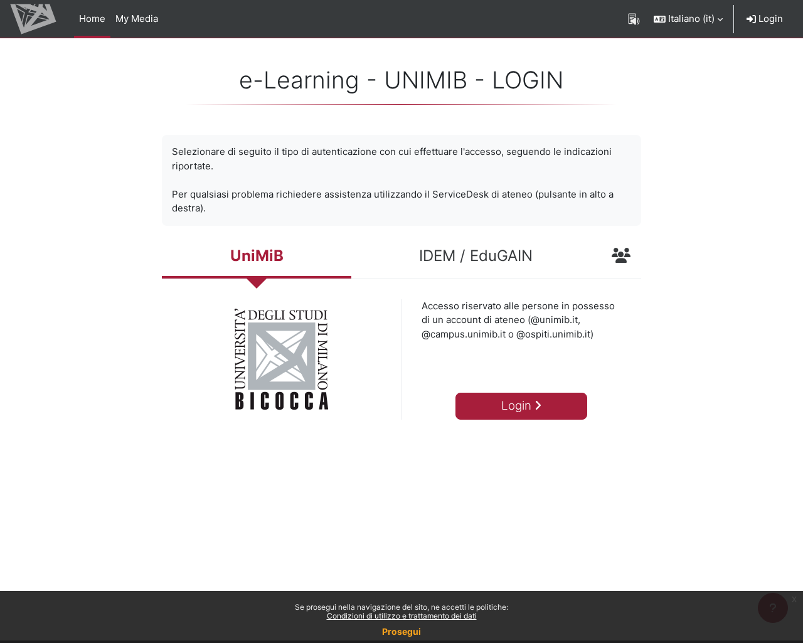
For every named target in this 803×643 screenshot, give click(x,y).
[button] (688, 19)
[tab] (256, 257)
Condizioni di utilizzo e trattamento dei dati (402, 615)
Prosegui (401, 631)
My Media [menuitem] (136, 18)
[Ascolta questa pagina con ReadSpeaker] (634, 19)
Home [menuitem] (92, 18)
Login (769, 18)
